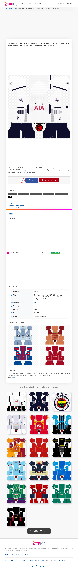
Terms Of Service (10, 560)
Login (70, 3)
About (7, 554)
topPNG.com (63, 560)
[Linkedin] (44, 566)
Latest (22, 3)
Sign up (61, 3)
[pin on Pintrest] (23, 394)
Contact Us (15, 377)
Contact (38, 3)
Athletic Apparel (36, 194)
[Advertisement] (39, 25)
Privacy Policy (22, 560)
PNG (15, 8)
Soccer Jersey (24, 194)
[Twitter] (32, 566)
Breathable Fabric (61, 194)
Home (10, 8)
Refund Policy (39, 560)
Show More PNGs (37, 531)
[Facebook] (36, 566)
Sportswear (12, 194)
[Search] (55, 3)
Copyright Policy (16, 554)
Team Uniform (48, 194)
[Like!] (22, 180)
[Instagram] (40, 566)
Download (56, 252)
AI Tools (29, 3)
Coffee (13, 218)
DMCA (31, 560)
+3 (10, 197)
